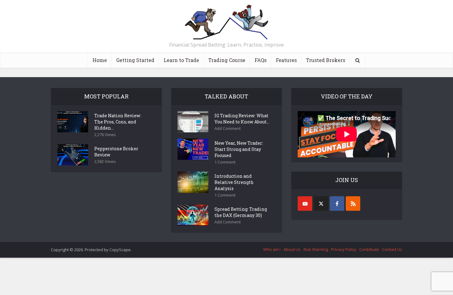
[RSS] (353, 203)
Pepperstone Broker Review (116, 152)
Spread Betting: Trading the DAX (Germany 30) (240, 212)
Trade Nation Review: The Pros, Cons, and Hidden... (117, 122)
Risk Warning (316, 249)
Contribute (369, 249)
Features (286, 60)
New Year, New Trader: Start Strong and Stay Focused (238, 149)
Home (99, 60)
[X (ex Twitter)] (321, 203)
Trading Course (226, 60)
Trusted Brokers (325, 60)
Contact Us (392, 249)
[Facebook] (337, 203)
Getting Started (135, 60)
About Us (292, 249)
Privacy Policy (343, 249)
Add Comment (227, 128)
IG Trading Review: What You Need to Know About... (241, 119)
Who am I (271, 249)
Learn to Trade (181, 60)
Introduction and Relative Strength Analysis (234, 182)
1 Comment (224, 162)
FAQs (261, 60)
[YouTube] (305, 203)
